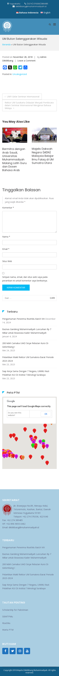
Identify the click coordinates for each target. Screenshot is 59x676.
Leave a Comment (26, 60)
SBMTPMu (7, 616)
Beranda (6, 44)
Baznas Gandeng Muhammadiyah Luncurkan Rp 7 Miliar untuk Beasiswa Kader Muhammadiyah (26, 331)
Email (5, 249)
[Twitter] (13, 651)
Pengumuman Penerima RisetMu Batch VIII (23, 318)
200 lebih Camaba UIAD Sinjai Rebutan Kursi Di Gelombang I (25, 345)
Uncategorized (20, 74)
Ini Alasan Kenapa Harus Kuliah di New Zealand (44, 153)
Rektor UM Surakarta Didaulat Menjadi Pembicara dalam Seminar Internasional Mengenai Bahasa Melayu (29, 105)
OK (45, 414)
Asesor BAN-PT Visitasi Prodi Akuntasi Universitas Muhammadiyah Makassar (13, 160)
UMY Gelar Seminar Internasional (23, 96)
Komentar (8, 207)
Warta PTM (7, 629)
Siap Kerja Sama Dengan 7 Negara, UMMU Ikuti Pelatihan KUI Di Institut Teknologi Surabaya (25, 373)
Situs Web (7, 261)
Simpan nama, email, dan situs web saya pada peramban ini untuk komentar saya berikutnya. (25, 279)
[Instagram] (20, 651)
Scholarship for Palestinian (15, 609)
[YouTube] (27, 651)
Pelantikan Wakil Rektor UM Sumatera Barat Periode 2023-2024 (28, 359)
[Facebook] (5, 651)
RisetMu (6, 623)
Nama (6, 236)
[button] (43, 446)
